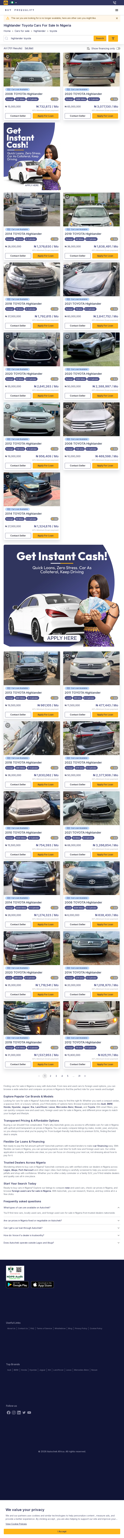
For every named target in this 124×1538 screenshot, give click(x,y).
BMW (110, 1104)
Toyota (91, 1107)
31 (79, 1076)
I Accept (62, 1531)
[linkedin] (18, 1412)
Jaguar (25, 1107)
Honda (7, 1107)
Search (100, 38)
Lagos (7, 1170)
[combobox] (14, 2)
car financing (100, 1146)
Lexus (52, 1107)
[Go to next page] (85, 1076)
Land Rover (41, 1107)
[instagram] (13, 1412)
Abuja (14, 1170)
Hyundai (16, 1107)
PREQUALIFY (25, 10)
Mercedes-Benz (64, 1107)
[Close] (117, 18)
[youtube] (29, 1412)
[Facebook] (8, 1412)
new (67, 1187)
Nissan (78, 1107)
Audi (103, 1104)
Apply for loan (46, 116)
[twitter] (24, 1412)
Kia (32, 1107)
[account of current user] (116, 10)
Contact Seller (18, 116)
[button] (62, 1207)
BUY (8, 10)
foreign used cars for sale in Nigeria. (32, 1191)
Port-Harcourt (26, 1170)
